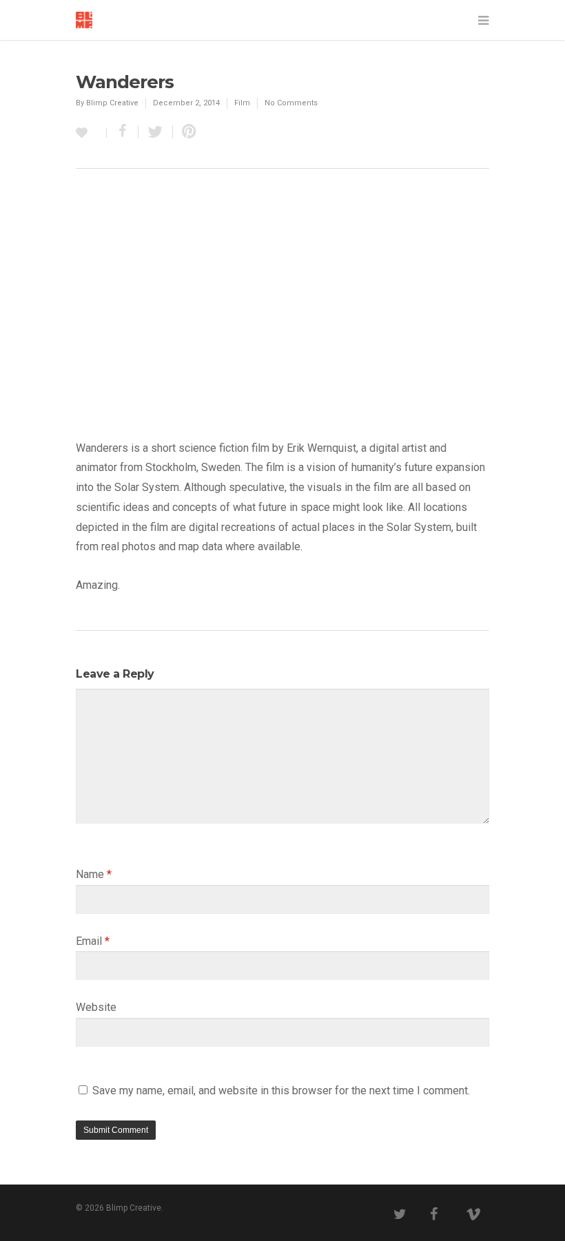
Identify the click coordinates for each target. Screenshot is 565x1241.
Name (94, 874)
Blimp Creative (112, 102)
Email (93, 941)
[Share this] (122, 131)
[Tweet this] (155, 131)
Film (242, 102)
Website (96, 1007)
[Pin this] (186, 131)
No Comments (291, 102)
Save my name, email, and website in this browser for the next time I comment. (281, 1090)
